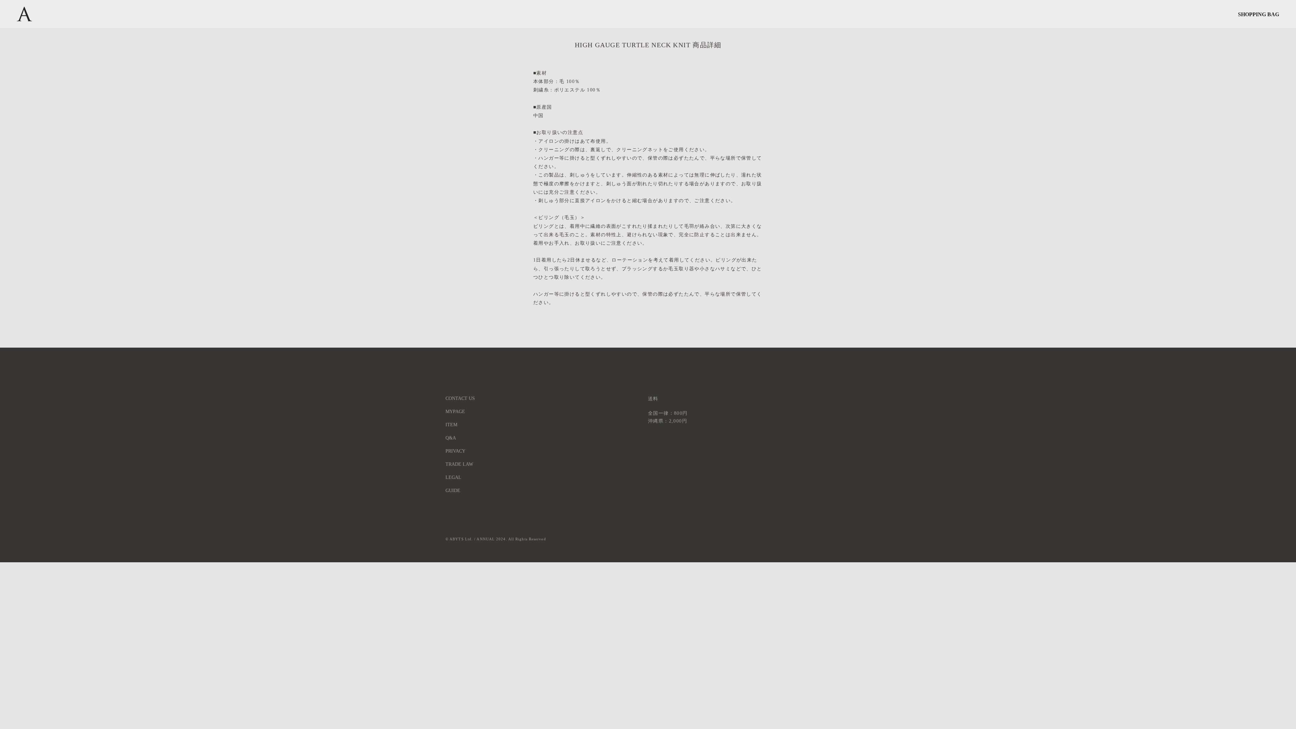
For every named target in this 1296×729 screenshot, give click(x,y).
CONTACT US (460, 398)
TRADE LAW (459, 464)
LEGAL (453, 477)
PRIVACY (455, 451)
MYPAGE (455, 411)
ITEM (451, 424)
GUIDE (453, 490)
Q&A (451, 437)
